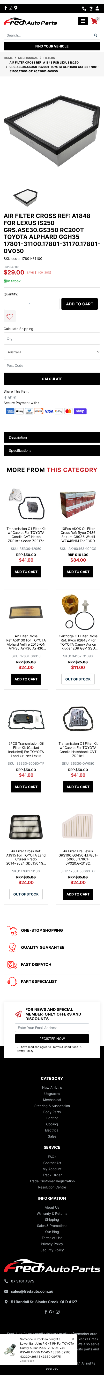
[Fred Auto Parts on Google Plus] (15, 7)
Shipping (52, 1219)
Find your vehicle (52, 46)
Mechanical (52, 1100)
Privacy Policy (24, 1051)
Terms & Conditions (65, 1047)
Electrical (52, 1130)
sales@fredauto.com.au (32, 1291)
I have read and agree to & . (49, 1049)
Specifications (20, 450)
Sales (52, 1136)
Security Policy (52, 1250)
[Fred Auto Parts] (30, 21)
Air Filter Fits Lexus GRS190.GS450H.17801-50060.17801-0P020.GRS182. (78, 857)
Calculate (52, 379)
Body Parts (52, 1112)
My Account (52, 1169)
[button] (10, 316)
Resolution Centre (52, 1187)
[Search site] (95, 35)
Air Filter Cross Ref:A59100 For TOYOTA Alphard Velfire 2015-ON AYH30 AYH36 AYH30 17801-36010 (26, 644)
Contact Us (52, 1163)
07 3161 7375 (22, 1281)
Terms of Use (52, 1238)
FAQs (52, 1157)
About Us (52, 1207)
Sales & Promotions (52, 1226)
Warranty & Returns (52, 1213)
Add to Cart (79, 303)
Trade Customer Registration (52, 1181)
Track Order (52, 1175)
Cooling (52, 1124)
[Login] (98, 8)
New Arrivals (52, 1087)
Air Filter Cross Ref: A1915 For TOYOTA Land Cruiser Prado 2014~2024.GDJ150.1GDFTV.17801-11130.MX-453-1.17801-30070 (26, 861)
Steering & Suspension (52, 1106)
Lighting (52, 1118)
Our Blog (52, 1232)
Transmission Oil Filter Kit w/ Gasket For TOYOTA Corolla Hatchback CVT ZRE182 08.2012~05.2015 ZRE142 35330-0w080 (78, 753)
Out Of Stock (78, 679)
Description (18, 437)
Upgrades (52, 1094)
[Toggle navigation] (83, 21)
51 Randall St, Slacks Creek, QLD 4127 (44, 1302)
